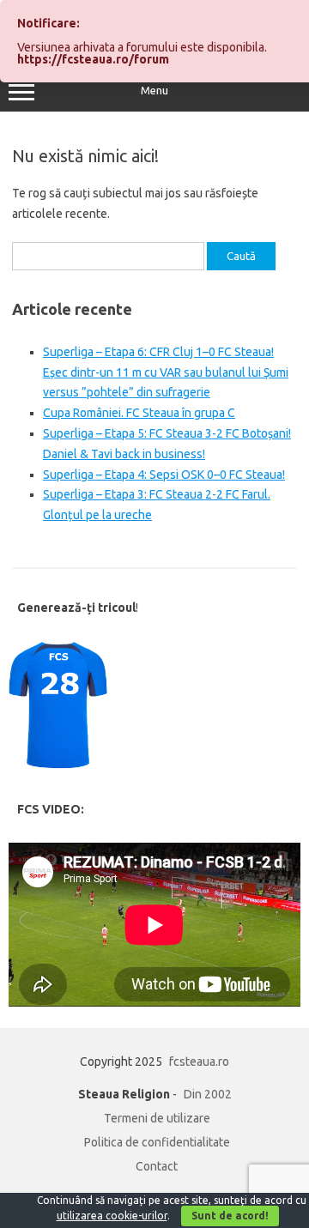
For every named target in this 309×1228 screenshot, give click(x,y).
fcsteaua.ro (199, 1061)
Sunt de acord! (230, 1215)
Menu (154, 90)
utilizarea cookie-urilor (112, 1215)
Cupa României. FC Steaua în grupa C (139, 413)
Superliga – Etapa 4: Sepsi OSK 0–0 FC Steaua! (164, 474)
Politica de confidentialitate (157, 1142)
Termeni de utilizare (157, 1118)
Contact (157, 1166)
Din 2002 (208, 1094)
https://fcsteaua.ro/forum (93, 59)
